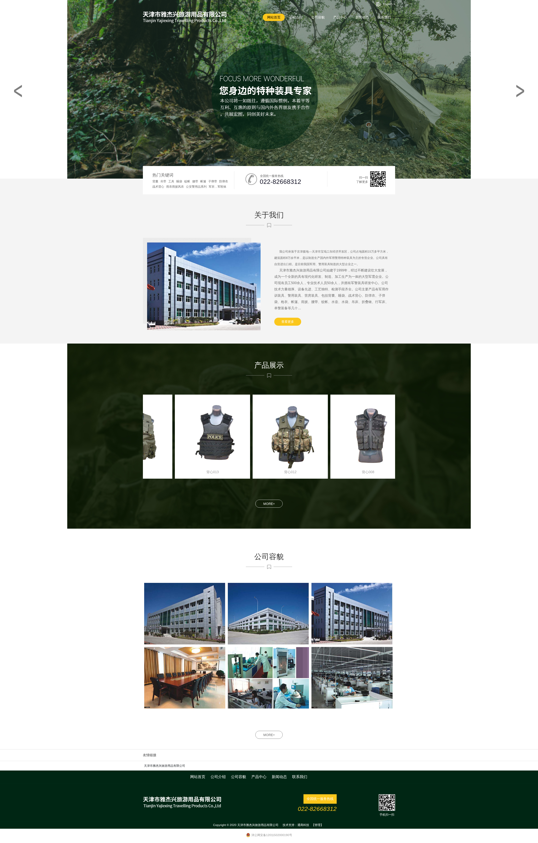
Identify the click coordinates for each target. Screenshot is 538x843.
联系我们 (384, 17)
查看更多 (287, 321)
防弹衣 (223, 181)
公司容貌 (318, 17)
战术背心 (158, 186)
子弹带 (212, 181)
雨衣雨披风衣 (175, 186)
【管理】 (317, 825)
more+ (269, 504)
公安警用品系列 (196, 186)
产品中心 (340, 17)
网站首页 (274, 17)
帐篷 (203, 181)
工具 (171, 181)
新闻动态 (362, 17)
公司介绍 (296, 17)
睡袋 (179, 181)
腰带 (195, 181)
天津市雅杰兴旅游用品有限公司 (164, 765)
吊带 (163, 181)
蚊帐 (187, 181)
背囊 (155, 181)
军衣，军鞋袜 (217, 186)
